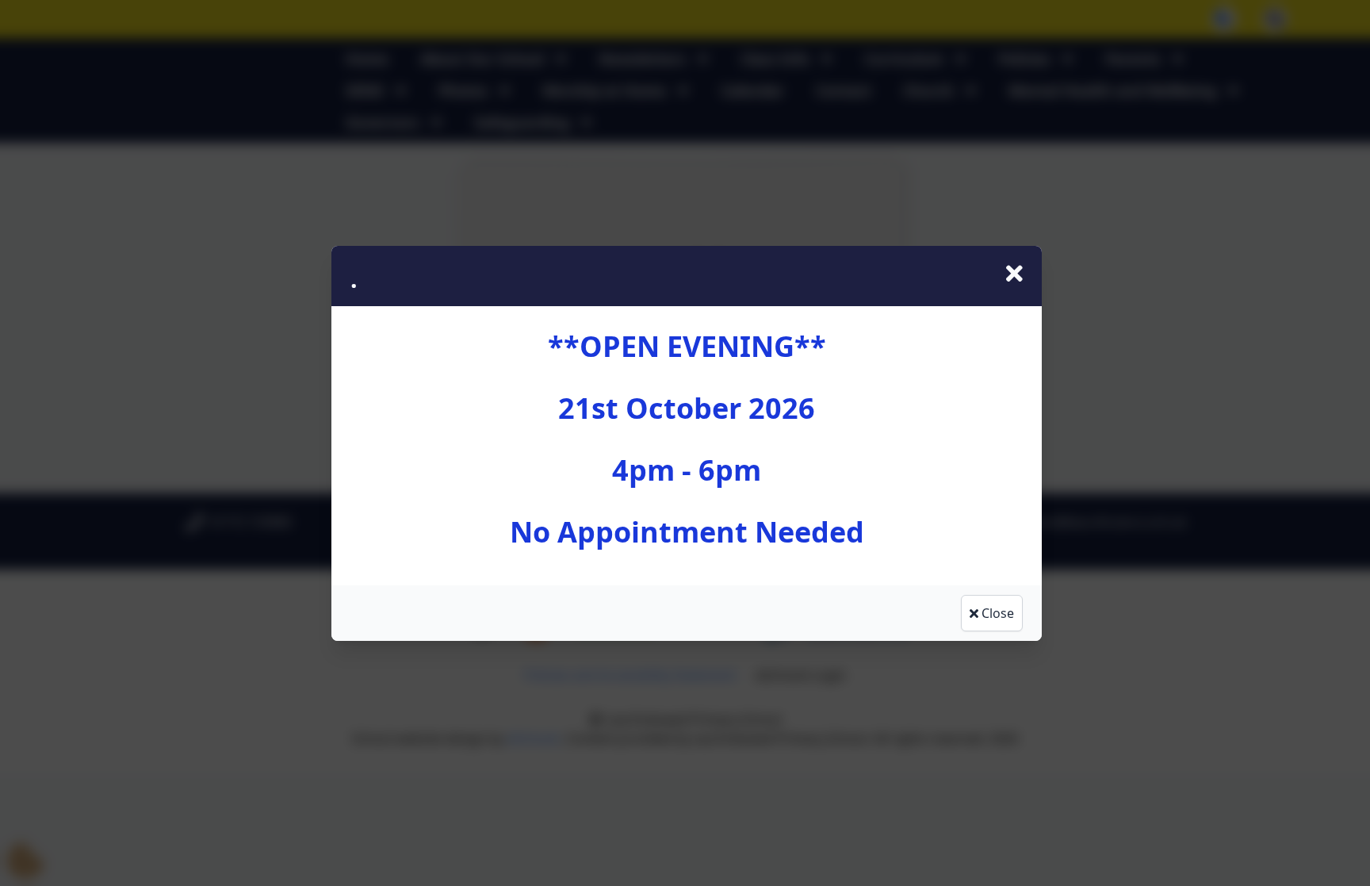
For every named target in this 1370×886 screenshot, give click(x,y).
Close (996, 613)
